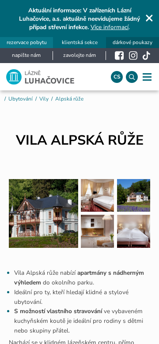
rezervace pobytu (27, 42)
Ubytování (20, 98)
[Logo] (52, 77)
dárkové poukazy (132, 42)
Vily (44, 98)
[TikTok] (146, 55)
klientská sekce (80, 42)
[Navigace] (147, 77)
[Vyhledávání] (132, 77)
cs (117, 76)
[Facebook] (119, 55)
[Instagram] (133, 55)
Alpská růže (69, 98)
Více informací (110, 27)
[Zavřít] (149, 18)
